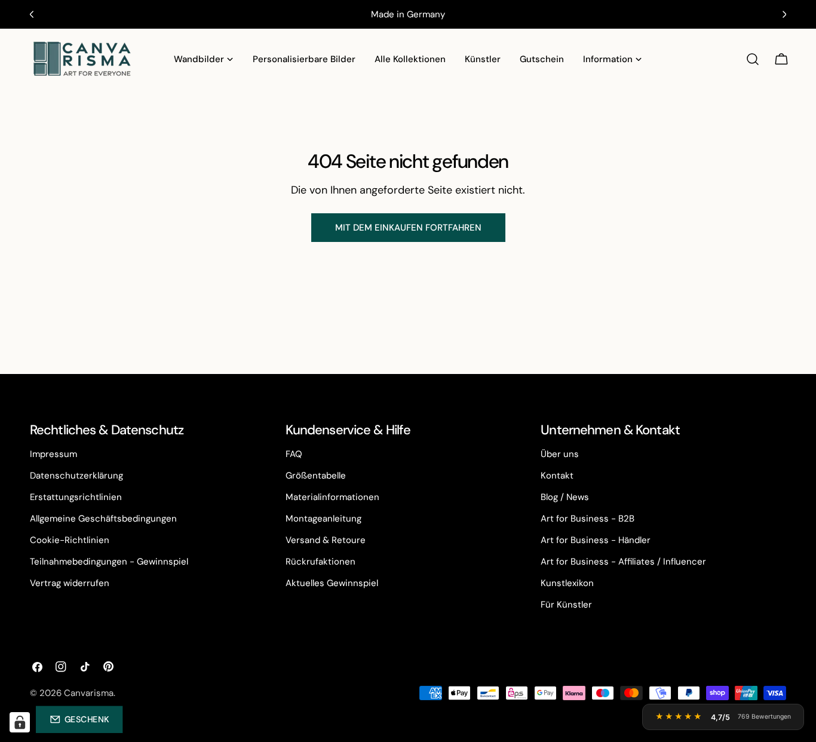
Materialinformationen (332, 497)
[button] (79, 719)
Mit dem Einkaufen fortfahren (408, 228)
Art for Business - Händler (596, 540)
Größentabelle (316, 476)
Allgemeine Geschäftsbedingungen (103, 519)
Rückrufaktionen (320, 562)
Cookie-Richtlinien (69, 540)
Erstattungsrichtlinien (76, 497)
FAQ (294, 454)
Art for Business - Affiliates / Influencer (623, 562)
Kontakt (557, 476)
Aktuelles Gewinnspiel (332, 583)
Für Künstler (566, 605)
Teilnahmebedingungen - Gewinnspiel (109, 562)
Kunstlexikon (567, 583)
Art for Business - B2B (587, 519)
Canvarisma (88, 693)
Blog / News (565, 497)
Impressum (53, 454)
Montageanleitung (323, 519)
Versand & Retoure (326, 540)
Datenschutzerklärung (76, 476)
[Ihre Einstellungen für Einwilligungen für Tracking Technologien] (20, 722)
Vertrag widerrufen (69, 583)
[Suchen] (753, 59)
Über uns (560, 454)
